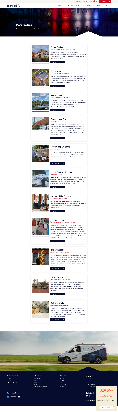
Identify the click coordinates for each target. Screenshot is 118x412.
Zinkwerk (98, 5)
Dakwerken (89, 5)
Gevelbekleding (37, 384)
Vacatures (62, 380)
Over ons (85, 1)
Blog (97, 1)
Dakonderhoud (37, 380)
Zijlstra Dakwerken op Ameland (42, 386)
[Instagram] (89, 396)
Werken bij (91, 1)
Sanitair (9, 380)
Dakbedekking (37, 378)
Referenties (78, 1)
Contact (107, 5)
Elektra (9, 378)
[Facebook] (87, 396)
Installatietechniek (61, 5)
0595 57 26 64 (106, 1)
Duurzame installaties (76, 5)
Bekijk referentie (55, 62)
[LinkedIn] (91, 396)
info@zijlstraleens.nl (93, 386)
